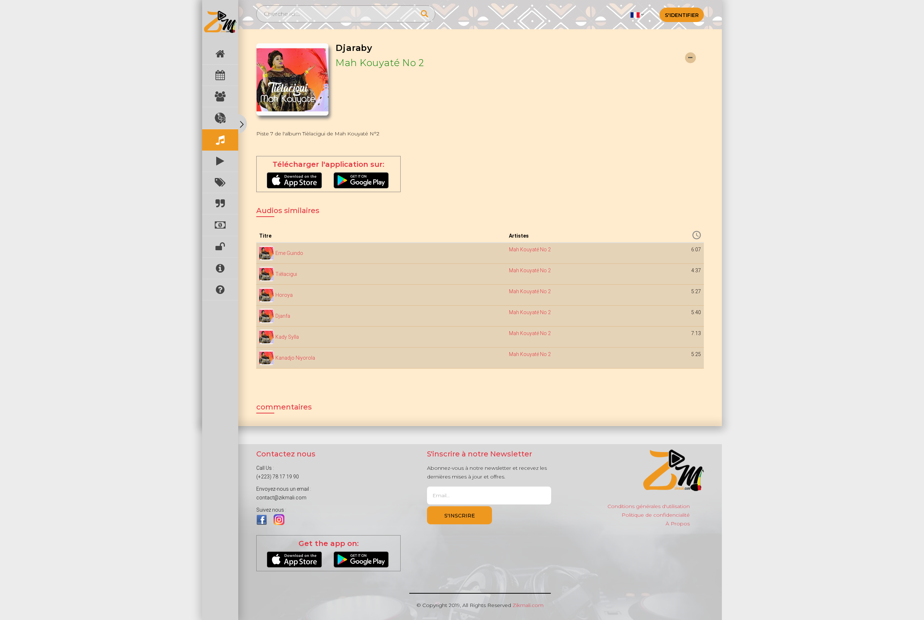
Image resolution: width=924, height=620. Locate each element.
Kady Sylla (287, 337)
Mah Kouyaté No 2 (380, 62)
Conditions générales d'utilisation (648, 506)
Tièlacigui (286, 274)
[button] (637, 14)
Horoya (284, 295)
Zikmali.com (528, 605)
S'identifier (682, 15)
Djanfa (282, 316)
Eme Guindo (289, 253)
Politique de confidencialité (656, 515)
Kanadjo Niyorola (295, 358)
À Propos (678, 523)
